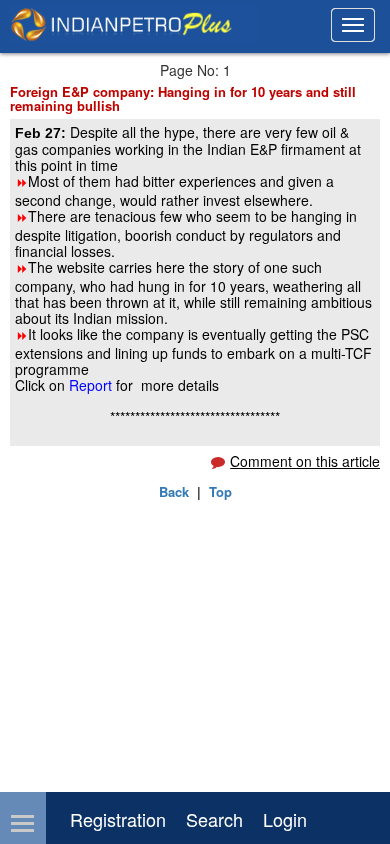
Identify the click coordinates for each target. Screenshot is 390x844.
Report (90, 385)
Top (220, 491)
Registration (118, 819)
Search (214, 819)
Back (174, 491)
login (285, 819)
